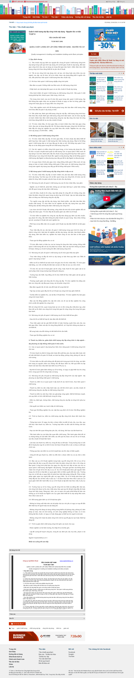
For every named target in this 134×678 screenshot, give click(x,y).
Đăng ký (122, 1)
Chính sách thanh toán (16, 659)
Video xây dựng (67, 17)
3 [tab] (123, 73)
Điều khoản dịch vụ (15, 657)
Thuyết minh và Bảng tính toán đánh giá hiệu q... (119, 163)
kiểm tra (58, 628)
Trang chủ (26, 17)
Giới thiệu (36, 17)
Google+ (71, 654)
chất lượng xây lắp (35, 628)
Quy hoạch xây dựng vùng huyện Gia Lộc (101, 98)
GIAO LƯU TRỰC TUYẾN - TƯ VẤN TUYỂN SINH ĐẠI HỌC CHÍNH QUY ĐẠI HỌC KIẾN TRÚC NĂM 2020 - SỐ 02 (48, 22)
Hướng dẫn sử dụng (82, 17)
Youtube (71, 656)
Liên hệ (108, 17)
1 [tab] (119, 73)
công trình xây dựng (48, 628)
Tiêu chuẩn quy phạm (25, 27)
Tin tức (45, 17)
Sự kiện (93, 54)
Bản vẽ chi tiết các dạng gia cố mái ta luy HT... (118, 153)
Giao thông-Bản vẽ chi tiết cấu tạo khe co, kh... (101, 163)
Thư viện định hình (45, 659)
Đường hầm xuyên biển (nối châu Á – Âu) (103, 187)
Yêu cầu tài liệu (98, 17)
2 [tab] (121, 73)
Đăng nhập (111, 1)
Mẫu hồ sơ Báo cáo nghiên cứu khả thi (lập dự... (118, 172)
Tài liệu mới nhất (96, 73)
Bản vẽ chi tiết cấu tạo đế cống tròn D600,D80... (101, 153)
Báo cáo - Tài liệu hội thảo (47, 654)
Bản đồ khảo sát (44, 663)
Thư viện (54, 17)
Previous (88, 91)
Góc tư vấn (94, 118)
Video (11, 664)
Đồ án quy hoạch (44, 661)
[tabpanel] (98, 90)
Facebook (72, 652)
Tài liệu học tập (44, 656)
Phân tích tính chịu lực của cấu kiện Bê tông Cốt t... (107, 218)
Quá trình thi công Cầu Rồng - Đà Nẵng (103, 221)
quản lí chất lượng (22, 628)
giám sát (66, 628)
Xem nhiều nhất (96, 148)
